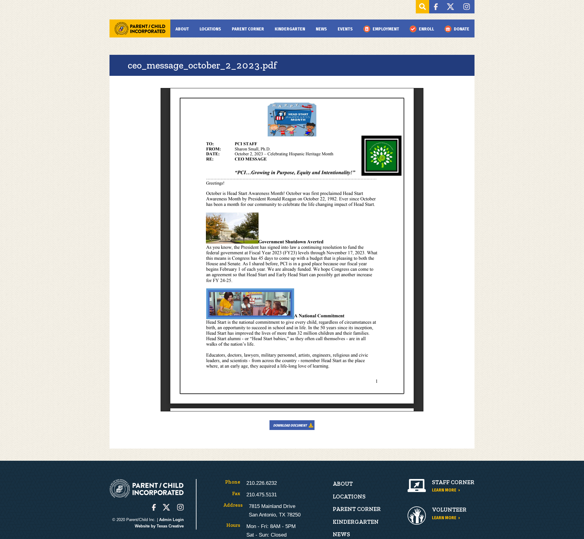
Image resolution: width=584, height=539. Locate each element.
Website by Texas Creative (159, 526)
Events (345, 29)
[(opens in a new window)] (435, 6)
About (182, 29)
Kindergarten (290, 29)
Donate (461, 29)
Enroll (426, 29)
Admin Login (171, 519)
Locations (210, 29)
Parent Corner (248, 29)
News (321, 29)
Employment (386, 29)
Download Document (290, 425)
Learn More (444, 490)
